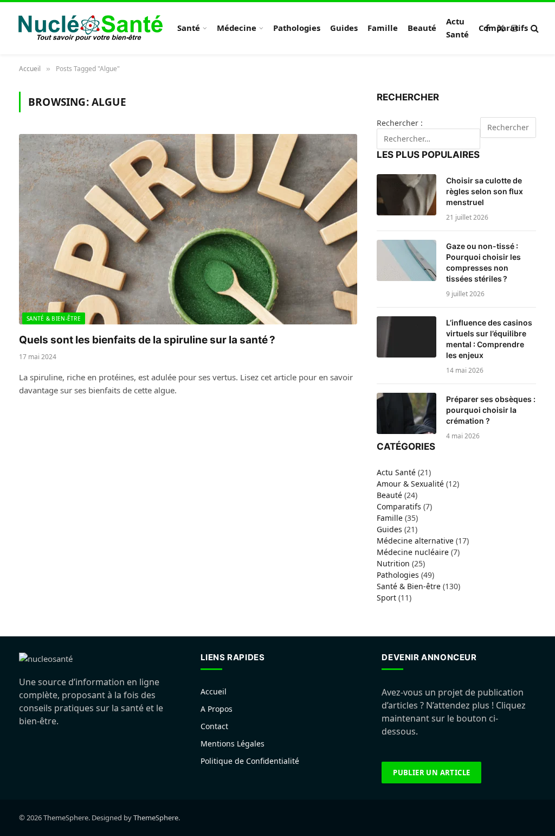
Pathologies (296, 27)
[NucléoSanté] (90, 28)
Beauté (422, 27)
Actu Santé (457, 28)
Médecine (236, 27)
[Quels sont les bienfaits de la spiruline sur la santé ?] (188, 229)
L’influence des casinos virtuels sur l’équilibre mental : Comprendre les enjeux (489, 339)
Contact (214, 726)
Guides (344, 27)
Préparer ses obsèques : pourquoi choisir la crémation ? (490, 409)
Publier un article (431, 772)
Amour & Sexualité (410, 483)
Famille (382, 27)
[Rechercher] (533, 28)
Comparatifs (503, 27)
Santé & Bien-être (54, 318)
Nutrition (393, 563)
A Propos (217, 709)
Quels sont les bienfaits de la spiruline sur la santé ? (147, 340)
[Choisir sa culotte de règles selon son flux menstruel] (406, 194)
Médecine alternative (415, 540)
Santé (188, 27)
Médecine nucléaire (413, 552)
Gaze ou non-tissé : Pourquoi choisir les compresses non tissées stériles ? (483, 262)
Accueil (214, 691)
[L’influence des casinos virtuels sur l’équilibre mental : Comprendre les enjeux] (406, 337)
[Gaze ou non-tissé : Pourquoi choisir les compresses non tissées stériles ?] (406, 260)
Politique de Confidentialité (250, 761)
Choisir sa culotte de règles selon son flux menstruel (484, 191)
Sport (386, 597)
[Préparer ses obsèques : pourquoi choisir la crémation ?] (406, 413)
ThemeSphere (155, 817)
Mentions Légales (232, 743)
